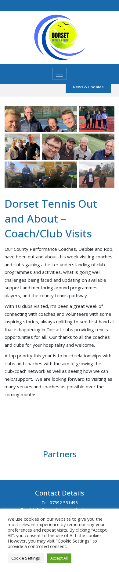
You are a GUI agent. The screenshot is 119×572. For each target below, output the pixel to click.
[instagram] (103, 6)
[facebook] (97, 6)
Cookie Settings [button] (25, 558)
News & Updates (88, 87)
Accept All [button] (59, 558)
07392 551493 (64, 503)
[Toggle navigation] (59, 74)
